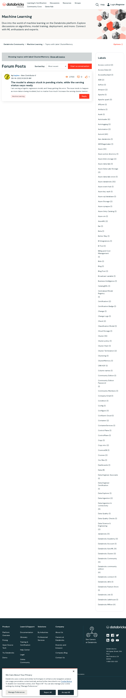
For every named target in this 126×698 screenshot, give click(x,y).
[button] (104, 342)
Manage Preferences (16, 692)
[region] (40, 682)
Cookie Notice (66, 681)
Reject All (48, 692)
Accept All (66, 692)
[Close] (73, 671)
